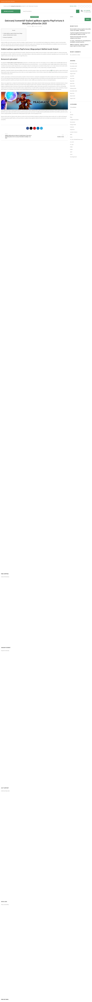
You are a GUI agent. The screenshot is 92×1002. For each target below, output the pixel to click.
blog (71, 117)
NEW (71, 134)
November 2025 (73, 66)
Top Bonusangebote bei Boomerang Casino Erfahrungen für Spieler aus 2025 (80, 33)
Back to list (34, 136)
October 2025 (73, 68)
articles (71, 115)
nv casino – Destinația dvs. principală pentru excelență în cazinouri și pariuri (80, 41)
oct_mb (72, 142)
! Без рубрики (73, 107)
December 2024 (73, 91)
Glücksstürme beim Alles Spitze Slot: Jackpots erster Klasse (78, 37)
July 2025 (72, 76)
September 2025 (73, 71)
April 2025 (72, 83)
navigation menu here (16, 6)
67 (70, 112)
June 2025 (72, 78)
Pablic (71, 147)
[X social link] (82, 6)
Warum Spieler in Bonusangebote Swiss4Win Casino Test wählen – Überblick (80, 29)
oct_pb (71, 144)
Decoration (72, 122)
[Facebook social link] (79, 6)
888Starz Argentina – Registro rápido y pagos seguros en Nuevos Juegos (79, 45)
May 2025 (72, 81)
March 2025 (72, 86)
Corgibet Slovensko (74, 120)
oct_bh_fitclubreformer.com (76, 139)
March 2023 (72, 96)
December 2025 (73, 64)
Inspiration (72, 129)
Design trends (73, 125)
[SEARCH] (77, 11)
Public (71, 149)
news (71, 137)
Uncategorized (34, 17)
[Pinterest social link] (84, 6)
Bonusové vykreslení (7, 37)
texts (71, 154)
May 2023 (72, 93)
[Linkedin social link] (87, 6)
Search (71, 17)
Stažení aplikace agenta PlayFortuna (15, 63)
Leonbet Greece (73, 132)
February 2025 (73, 88)
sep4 (71, 152)
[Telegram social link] (90, 6)
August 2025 (72, 73)
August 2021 (72, 98)
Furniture (72, 127)
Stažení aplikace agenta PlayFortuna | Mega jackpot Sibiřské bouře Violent (12, 34)
